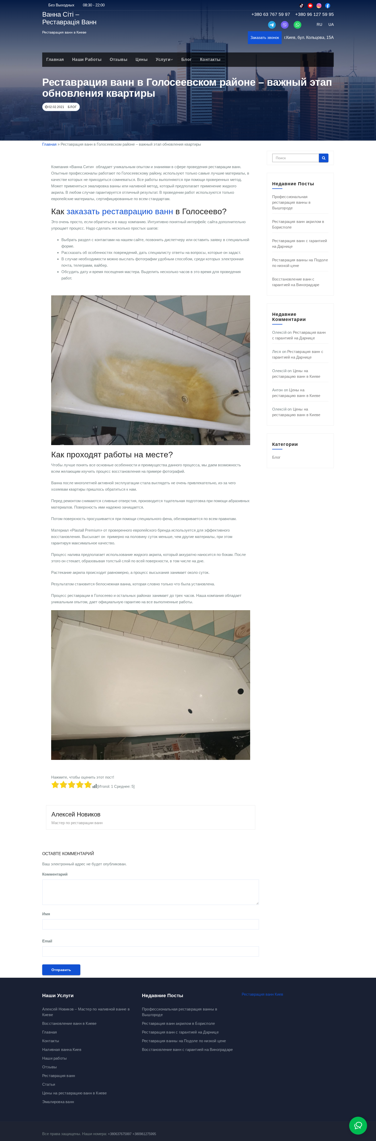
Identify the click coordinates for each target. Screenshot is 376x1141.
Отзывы (118, 59)
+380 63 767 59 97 (270, 14)
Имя (46, 914)
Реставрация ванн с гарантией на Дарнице (180, 1032)
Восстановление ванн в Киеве (69, 1023)
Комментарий (55, 874)
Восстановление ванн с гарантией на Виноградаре (187, 1049)
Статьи (48, 1084)
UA (331, 24)
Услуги (163, 59)
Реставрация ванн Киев (262, 994)
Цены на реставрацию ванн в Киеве (74, 1093)
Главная (55, 59)
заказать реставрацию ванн (120, 211)
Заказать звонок (264, 37)
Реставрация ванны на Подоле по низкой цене (184, 1041)
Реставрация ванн (58, 1075)
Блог (186, 59)
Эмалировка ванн (58, 1102)
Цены (142, 59)
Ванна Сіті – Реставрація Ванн (69, 18)
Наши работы (87, 59)
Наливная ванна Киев (61, 1049)
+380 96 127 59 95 (314, 14)
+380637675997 (119, 1134)
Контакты (210, 59)
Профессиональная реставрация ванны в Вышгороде (291, 202)
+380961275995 (144, 1134)
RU (319, 24)
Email (47, 941)
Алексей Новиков (76, 814)
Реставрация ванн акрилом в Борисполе (178, 1023)
